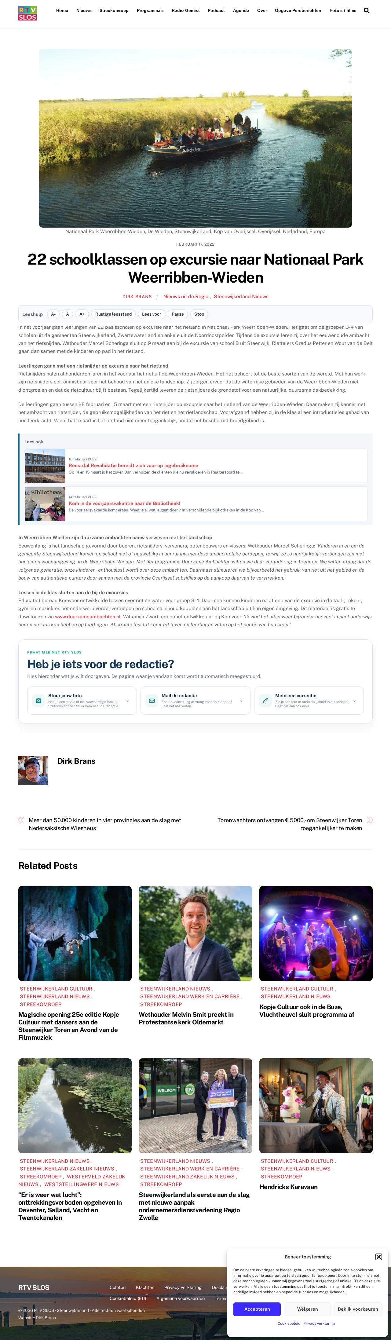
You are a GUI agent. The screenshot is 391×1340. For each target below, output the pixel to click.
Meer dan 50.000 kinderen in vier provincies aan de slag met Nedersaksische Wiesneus (105, 824)
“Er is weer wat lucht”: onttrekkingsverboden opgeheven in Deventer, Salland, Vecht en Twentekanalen (70, 1206)
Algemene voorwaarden (180, 1298)
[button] (379, 1257)
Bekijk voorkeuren (358, 1309)
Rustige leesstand (113, 314)
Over (262, 10)
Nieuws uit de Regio (185, 296)
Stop (199, 314)
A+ (82, 314)
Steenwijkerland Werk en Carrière (189, 996)
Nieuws (84, 10)
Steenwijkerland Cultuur (56, 989)
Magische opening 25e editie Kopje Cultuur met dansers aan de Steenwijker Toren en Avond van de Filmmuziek (68, 1026)
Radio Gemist (186, 10)
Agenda (241, 10)
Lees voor (151, 314)
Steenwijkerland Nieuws (241, 296)
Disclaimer (223, 1287)
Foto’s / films (343, 10)
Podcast (216, 10)
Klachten (145, 1287)
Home (62, 10)
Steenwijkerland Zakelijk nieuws (67, 1169)
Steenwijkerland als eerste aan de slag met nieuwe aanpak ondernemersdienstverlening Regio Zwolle (194, 1206)
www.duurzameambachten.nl (88, 617)
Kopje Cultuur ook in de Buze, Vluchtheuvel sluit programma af (306, 1010)
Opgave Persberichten (298, 10)
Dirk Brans (137, 296)
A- (53, 314)
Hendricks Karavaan (288, 1187)
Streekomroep (114, 10)
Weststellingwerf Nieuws (81, 1184)
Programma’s (150, 10)
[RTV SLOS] (27, 18)
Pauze (178, 314)
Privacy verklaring (319, 1323)
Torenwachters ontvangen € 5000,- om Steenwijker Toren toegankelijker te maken (289, 824)
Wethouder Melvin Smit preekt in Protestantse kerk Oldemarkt (186, 1018)
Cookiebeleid (289, 1323)
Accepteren (257, 1309)
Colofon (118, 1287)
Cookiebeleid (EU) (128, 1298)
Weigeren (307, 1309)
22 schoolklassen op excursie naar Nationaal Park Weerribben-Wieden (195, 268)
